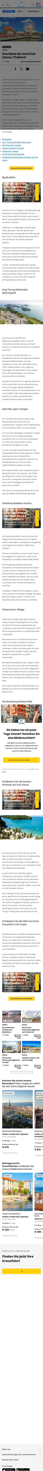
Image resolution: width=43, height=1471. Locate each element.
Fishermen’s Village (10, 151)
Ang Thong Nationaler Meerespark (16, 142)
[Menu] (3, 5)
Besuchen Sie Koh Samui (21, 168)
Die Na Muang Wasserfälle (13, 154)
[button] (33, 5)
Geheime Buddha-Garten (13, 148)
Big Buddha (7, 139)
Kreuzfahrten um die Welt (21, 998)
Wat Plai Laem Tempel (11, 145)
